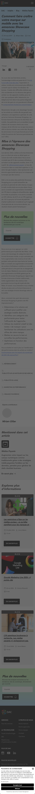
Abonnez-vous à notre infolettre (16, 787)
